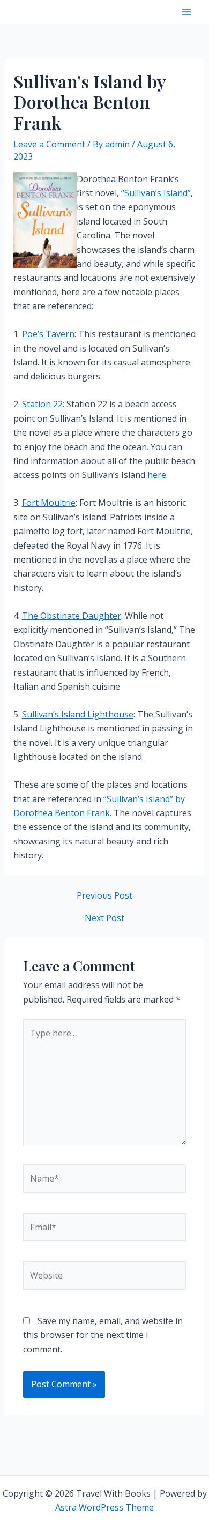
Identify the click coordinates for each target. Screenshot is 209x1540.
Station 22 (42, 404)
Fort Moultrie (49, 503)
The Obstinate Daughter (71, 616)
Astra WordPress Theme (104, 1507)
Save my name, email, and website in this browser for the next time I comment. (103, 1335)
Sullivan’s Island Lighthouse (77, 714)
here (156, 475)
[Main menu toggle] (186, 12)
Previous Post (104, 895)
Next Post (104, 918)
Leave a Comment (49, 144)
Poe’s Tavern (48, 334)
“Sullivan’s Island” (156, 193)
